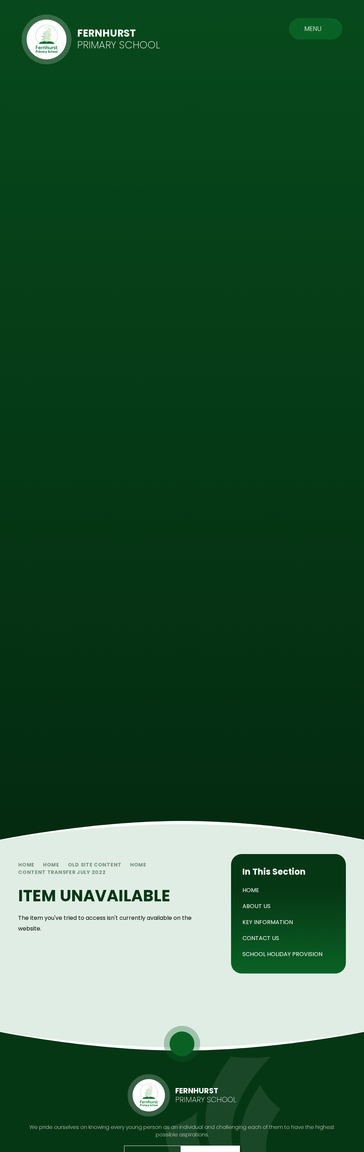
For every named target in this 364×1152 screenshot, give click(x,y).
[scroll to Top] (182, 1043)
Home (26, 864)
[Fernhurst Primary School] (46, 39)
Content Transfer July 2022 (62, 872)
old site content (95, 864)
